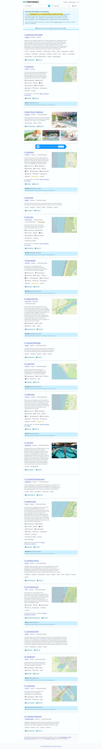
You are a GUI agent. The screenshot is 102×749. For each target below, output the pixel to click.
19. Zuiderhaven (29, 686)
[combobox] (36, 6)
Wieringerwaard (28, 481)
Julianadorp (27, 114)
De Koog (26, 504)
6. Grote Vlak (28, 217)
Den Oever (27, 688)
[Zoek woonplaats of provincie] (49, 6)
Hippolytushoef (28, 445)
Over (78, 2)
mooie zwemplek (41, 221)
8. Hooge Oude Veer (31, 299)
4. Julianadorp (29, 152)
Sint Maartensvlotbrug (29, 719)
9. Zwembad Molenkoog (32, 343)
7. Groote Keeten (30, 260)
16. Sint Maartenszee (31, 587)
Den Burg (27, 345)
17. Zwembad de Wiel (31, 631)
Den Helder (27, 37)
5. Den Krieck (28, 197)
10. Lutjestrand (29, 364)
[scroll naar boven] (99, 745)
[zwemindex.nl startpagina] (30, 2)
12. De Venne (28, 443)
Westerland (27, 366)
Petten (26, 589)
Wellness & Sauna (58, 22)
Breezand (27, 200)
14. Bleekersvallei (30, 501)
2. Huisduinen (29, 66)
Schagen (26, 634)
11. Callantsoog (29, 394)
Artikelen (65, 2)
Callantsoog (27, 263)
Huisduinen (27, 69)
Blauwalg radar (72, 2)
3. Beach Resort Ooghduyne (33, 112)
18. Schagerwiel (29, 657)
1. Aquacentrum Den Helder (33, 35)
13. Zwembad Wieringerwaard (34, 479)
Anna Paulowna (28, 301)
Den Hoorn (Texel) (28, 219)
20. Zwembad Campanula (33, 716)
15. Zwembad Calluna (31, 560)
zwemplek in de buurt (50, 738)
